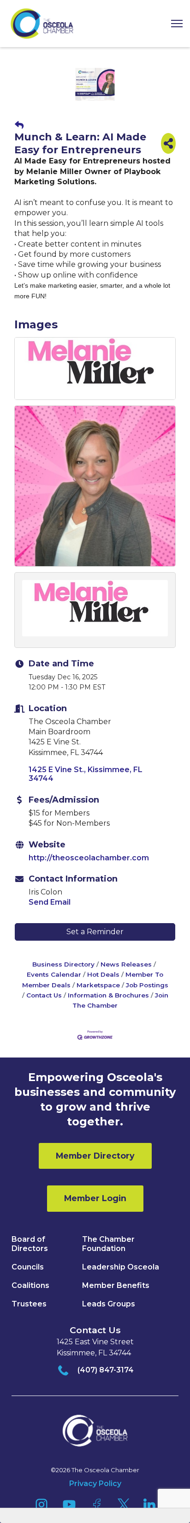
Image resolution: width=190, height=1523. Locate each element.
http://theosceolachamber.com (89, 857)
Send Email (50, 902)
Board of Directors (30, 1244)
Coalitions (30, 1285)
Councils (28, 1267)
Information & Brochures (108, 995)
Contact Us (44, 995)
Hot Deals (103, 974)
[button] (173, 23)
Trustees (29, 1303)
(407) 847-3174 (105, 1370)
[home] (42, 23)
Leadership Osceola (120, 1267)
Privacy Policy (95, 1483)
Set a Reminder (95, 931)
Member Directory (95, 1155)
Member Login (95, 1198)
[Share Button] (168, 143)
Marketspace (98, 985)
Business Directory (63, 964)
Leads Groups (108, 1303)
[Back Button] (19, 125)
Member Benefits (115, 1285)
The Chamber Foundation (108, 1244)
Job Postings (147, 985)
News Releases (126, 964)
